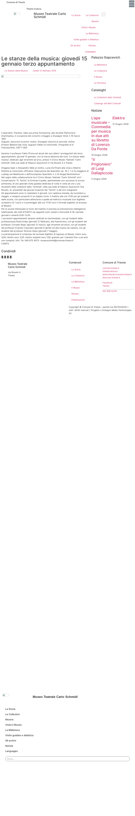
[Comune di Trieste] (3, 3)
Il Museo (98, 76)
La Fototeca (100, 83)
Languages (90, 51)
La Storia (75, 15)
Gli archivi (75, 45)
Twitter (106, 285)
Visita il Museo (88, 27)
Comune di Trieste (16, 2)
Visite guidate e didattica (86, 39)
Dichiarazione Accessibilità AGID (101, 313)
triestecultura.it (110, 271)
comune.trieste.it (111, 268)
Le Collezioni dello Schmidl (107, 97)
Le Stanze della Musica (16, 70)
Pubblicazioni (78, 299)
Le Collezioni (92, 15)
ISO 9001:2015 (110, 291)
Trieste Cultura (33, 8)
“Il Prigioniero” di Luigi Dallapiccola (102, 166)
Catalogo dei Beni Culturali (107, 103)
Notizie (92, 45)
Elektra (118, 118)
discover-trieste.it (111, 277)
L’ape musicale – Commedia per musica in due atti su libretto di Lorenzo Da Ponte (101, 133)
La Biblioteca (92, 33)
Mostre (95, 21)
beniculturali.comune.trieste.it (117, 274)
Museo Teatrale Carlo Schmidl (50, 15)
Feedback (78, 313)
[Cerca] (126, 759)
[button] (103, 14)
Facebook (107, 282)
